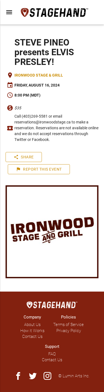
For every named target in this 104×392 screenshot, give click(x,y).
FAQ (52, 353)
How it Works (32, 330)
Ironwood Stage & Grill (38, 75)
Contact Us (32, 336)
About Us (32, 324)
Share (24, 157)
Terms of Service (68, 324)
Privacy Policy (68, 330)
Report (39, 169)
